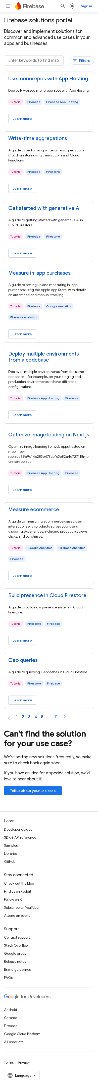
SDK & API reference (20, 837)
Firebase (10, 1025)
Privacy (24, 1062)
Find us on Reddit (17, 891)
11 (56, 716)
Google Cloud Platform (22, 1034)
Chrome (10, 1017)
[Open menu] (8, 6)
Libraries (10, 853)
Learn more (22, 118)
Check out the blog (19, 883)
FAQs (8, 977)
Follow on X (13, 899)
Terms (9, 1062)
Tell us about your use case (33, 790)
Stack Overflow (16, 945)
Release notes (15, 961)
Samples (11, 845)
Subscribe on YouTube (21, 907)
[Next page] (65, 717)
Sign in (86, 6)
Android (10, 1009)
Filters (81, 60)
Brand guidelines (17, 969)
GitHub (9, 861)
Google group (15, 953)
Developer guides (18, 829)
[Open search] (63, 6)
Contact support (17, 937)
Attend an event (17, 915)
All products (13, 1042)
